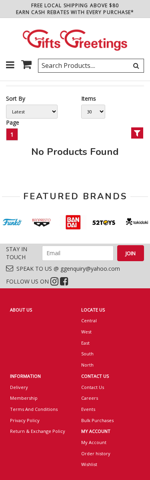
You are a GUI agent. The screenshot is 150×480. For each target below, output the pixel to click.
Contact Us (92, 387)
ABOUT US (21, 310)
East (85, 343)
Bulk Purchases (97, 420)
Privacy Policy (25, 420)
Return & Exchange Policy (37, 431)
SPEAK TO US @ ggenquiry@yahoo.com (66, 268)
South (87, 354)
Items (88, 98)
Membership (24, 398)
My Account (93, 442)
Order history (95, 453)
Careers (89, 398)
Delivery (19, 387)
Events (88, 409)
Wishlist (89, 464)
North (87, 365)
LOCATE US (93, 310)
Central (89, 320)
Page (12, 122)
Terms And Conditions (34, 409)
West (86, 332)
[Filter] (137, 133)
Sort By (15, 98)
